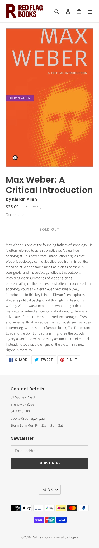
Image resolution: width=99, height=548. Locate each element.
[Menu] (90, 11)
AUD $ (48, 489)
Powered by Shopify (65, 537)
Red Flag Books (42, 537)
